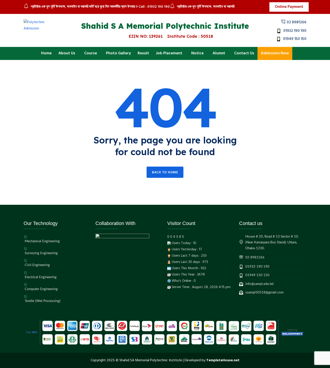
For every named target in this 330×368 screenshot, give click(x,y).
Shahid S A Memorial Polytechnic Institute (165, 26)
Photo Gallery (118, 53)
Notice (197, 53)
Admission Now (275, 53)
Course (90, 53)
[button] (68, 53)
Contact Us (244, 53)
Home (46, 53)
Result (143, 53)
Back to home (165, 172)
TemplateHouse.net (223, 360)
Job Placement (169, 53)
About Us (66, 53)
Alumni (219, 53)
